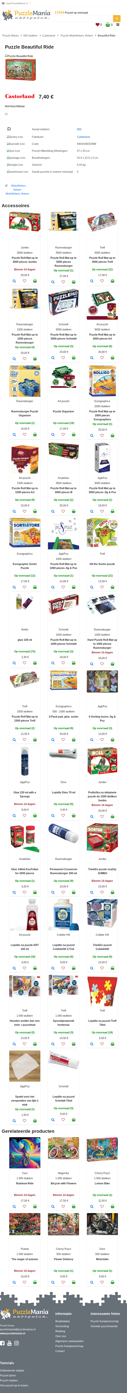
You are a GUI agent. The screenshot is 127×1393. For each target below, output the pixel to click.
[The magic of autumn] (14, 1283)
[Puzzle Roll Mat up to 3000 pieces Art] (91, 358)
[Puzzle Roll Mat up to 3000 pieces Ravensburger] (53, 282)
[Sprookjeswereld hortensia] (53, 1044)
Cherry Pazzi (102, 1173)
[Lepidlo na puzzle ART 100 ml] (14, 968)
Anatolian (63, 478)
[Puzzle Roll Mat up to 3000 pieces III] (53, 512)
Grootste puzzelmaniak (104, 1326)
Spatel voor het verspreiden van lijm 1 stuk (25, 1100)
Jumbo (25, 247)
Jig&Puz (102, 478)
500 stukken (30, 35)
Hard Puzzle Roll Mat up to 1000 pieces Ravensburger (102, 643)
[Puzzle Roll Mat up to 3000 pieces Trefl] (91, 281)
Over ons (60, 1336)
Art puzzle (102, 324)
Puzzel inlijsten (9, 1380)
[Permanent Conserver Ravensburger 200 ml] (53, 893)
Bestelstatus (62, 1321)
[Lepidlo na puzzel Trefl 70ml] (91, 1044)
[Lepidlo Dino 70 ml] (53, 816)
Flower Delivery (63, 1259)
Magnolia (63, 1173)
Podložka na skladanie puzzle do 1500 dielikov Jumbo (102, 796)
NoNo (24, 629)
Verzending (62, 1326)
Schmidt (63, 324)
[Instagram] (16, 1344)
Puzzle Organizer (63, 411)
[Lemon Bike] (91, 1207)
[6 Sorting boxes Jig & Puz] (91, 740)
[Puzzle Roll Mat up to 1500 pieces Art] (14, 512)
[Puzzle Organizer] (53, 435)
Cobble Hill (63, 934)
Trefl (102, 247)
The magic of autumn (25, 1259)
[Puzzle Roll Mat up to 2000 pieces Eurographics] (91, 436)
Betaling (60, 1331)
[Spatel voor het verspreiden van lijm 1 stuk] (14, 1121)
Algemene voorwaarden (69, 1341)
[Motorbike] (91, 1283)
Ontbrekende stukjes (12, 1370)
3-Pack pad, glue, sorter (63, 716)
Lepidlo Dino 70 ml (63, 792)
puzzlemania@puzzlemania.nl (18, 1329)
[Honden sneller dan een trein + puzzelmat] (14, 1044)
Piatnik (25, 1249)
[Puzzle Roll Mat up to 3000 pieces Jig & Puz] (91, 512)
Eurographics (102, 401)
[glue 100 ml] (14, 663)
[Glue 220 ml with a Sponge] (14, 816)
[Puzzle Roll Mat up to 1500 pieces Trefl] (14, 740)
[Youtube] (9, 1344)
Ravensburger (63, 247)
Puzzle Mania (10, 35)
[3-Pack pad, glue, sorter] (53, 740)
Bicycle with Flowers (63, 1183)
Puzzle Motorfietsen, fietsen (77, 35)
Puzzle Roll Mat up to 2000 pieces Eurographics (102, 415)
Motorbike (102, 1259)
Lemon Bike (102, 1183)
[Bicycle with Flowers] (53, 1207)
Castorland (48, 35)
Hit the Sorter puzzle (102, 564)
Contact (59, 1351)
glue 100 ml (25, 639)
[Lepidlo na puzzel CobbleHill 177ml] (53, 968)
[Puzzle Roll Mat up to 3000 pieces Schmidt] (53, 358)
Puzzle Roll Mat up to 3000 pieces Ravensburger (63, 261)
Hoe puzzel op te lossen (14, 1385)
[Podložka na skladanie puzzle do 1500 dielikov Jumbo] (91, 817)
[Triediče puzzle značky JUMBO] (91, 893)
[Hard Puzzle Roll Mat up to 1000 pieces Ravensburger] (91, 664)
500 (79, 129)
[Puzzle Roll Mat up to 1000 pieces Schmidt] (53, 663)
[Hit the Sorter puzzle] (91, 587)
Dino (63, 782)
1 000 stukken (25, 1015)
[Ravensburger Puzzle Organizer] (14, 435)
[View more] (24, 230)
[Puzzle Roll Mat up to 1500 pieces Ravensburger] (14, 359)
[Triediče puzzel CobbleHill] (91, 968)
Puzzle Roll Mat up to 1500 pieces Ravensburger (25, 338)
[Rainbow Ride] (14, 1207)
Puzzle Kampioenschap (69, 1346)
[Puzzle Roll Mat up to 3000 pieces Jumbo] (14, 281)
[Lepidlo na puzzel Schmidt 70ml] (53, 1120)
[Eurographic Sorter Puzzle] (14, 587)
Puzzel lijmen (8, 1375)
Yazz (25, 1173)
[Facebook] (2, 1344)
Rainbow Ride (25, 1183)
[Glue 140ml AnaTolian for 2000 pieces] (14, 893)
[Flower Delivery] (53, 1283)
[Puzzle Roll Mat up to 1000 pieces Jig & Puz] (53, 587)
